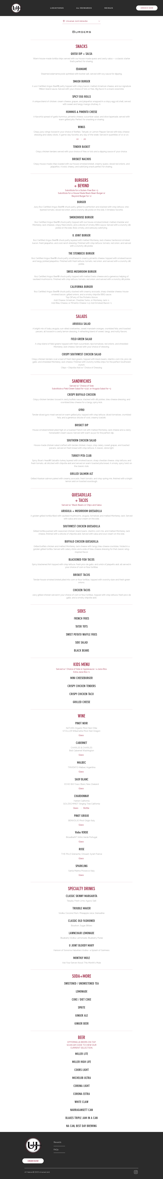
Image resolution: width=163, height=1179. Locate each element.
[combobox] (81, 21)
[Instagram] (135, 1172)
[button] (57, 8)
